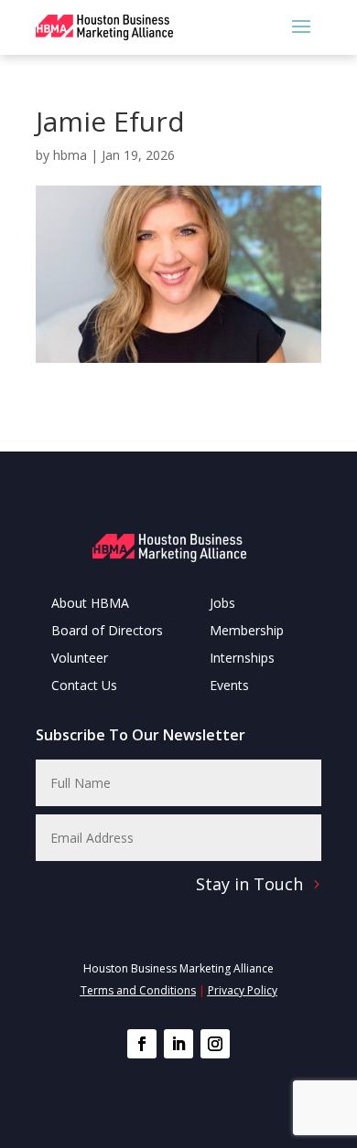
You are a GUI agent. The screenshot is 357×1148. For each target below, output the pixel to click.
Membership (247, 631)
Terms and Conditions (138, 990)
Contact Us (84, 686)
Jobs (222, 604)
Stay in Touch (249, 884)
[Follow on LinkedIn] (178, 1043)
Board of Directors (107, 631)
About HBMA (90, 604)
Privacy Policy (242, 990)
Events (229, 686)
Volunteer (79, 659)
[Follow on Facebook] (142, 1043)
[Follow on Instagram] (215, 1043)
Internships (242, 659)
